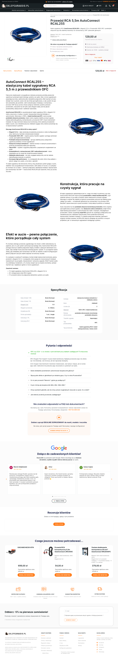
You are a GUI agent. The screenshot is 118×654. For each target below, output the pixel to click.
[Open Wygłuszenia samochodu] (60, 10)
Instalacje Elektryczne (69, 15)
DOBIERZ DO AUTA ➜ (109, 1)
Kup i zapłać (98, 57)
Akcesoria (61, 15)
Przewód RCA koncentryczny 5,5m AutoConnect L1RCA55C (64, 549)
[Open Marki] (105, 10)
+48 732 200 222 (74, 410)
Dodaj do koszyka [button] (26, 575)
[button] (6, 479)
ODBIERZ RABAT (71, 620)
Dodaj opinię (59, 524)
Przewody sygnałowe (87, 15)
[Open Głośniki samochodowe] (25, 10)
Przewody (78, 15)
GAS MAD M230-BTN (26, 547)
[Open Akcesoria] (69, 10)
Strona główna (53, 15)
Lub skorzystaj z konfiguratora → (66, 55)
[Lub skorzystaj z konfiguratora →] (53, 55)
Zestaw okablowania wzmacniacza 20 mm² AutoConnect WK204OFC (101, 549)
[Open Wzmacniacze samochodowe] (89, 10)
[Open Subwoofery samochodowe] (44, 10)
